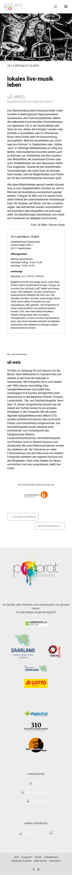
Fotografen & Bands (21, 860)
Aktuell (38, 857)
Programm (26, 857)
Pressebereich (51, 857)
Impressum (55, 860)
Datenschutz (40, 860)
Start (16, 857)
